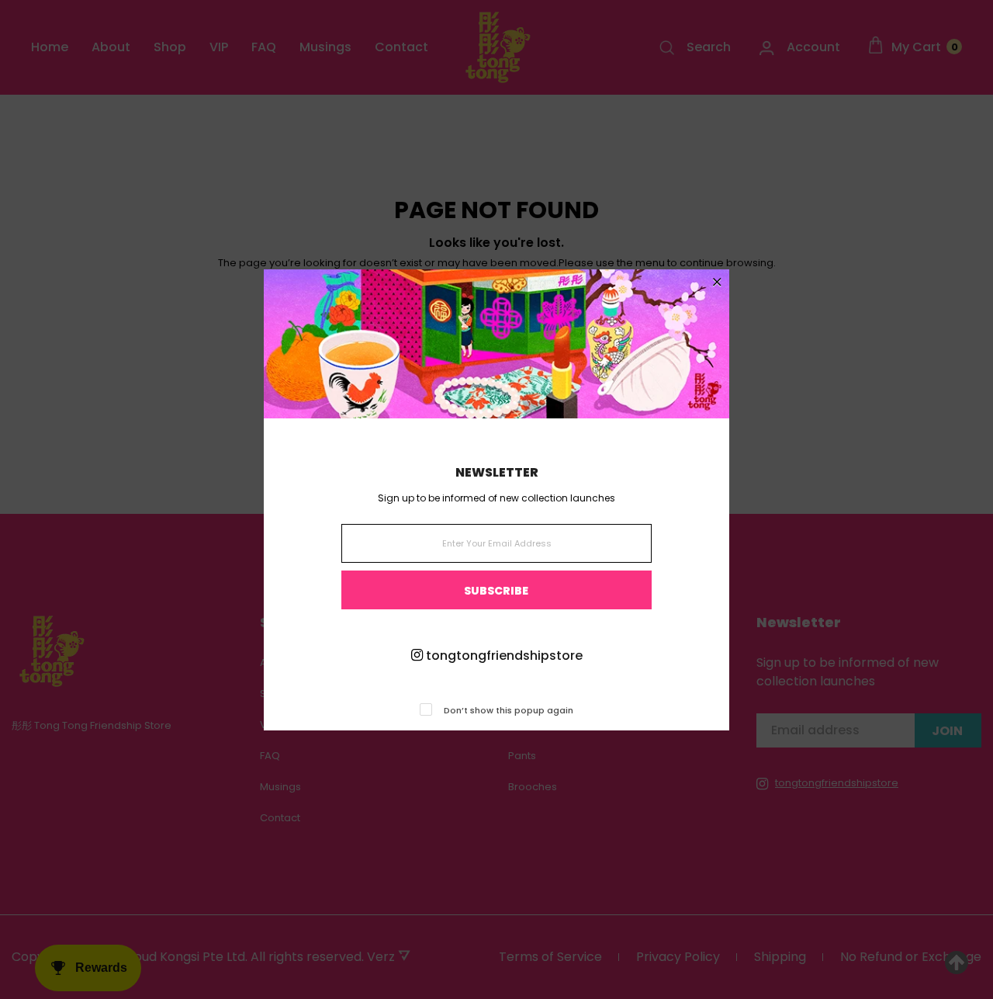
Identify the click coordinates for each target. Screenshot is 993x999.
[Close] (717, 283)
